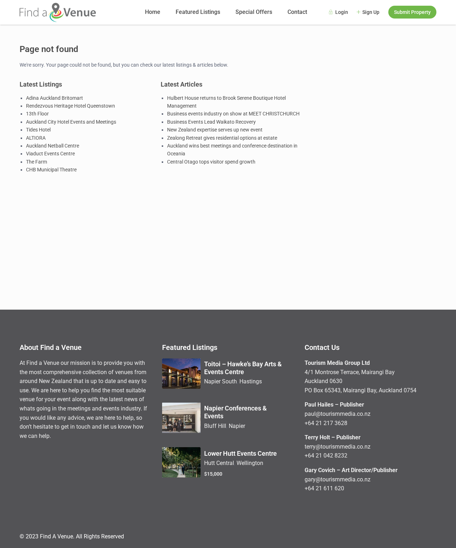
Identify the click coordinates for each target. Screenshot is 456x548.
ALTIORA (36, 138)
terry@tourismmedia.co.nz (337, 446)
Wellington (250, 463)
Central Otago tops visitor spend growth (211, 162)
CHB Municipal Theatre (51, 169)
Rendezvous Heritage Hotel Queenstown (70, 106)
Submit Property (412, 12)
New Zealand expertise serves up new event (215, 130)
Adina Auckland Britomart (54, 98)
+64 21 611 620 (324, 488)
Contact (297, 12)
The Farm (36, 162)
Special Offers (253, 12)
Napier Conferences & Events (235, 412)
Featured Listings (198, 12)
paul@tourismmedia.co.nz (337, 413)
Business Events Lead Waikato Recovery (211, 122)
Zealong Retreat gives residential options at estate (222, 138)
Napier (237, 426)
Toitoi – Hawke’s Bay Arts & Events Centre (243, 368)
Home (152, 12)
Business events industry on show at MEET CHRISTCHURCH (233, 114)
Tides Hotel (38, 130)
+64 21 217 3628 (326, 423)
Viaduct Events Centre (50, 153)
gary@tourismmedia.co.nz (337, 479)
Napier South (220, 381)
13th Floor (37, 114)
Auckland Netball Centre (52, 146)
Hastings (250, 381)
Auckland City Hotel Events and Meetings (71, 122)
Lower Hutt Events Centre (240, 453)
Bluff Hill (215, 426)
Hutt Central (219, 463)
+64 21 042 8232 (326, 455)
